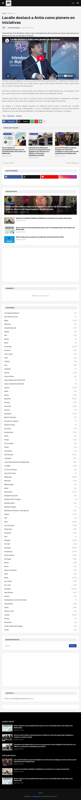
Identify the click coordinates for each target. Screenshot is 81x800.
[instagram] (68, 177)
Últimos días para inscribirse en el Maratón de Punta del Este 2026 (40, 237)
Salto (40, 574)
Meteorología (40, 484)
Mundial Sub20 (40, 503)
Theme (54, 796)
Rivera (40, 562)
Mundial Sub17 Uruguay (40, 499)
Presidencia (40, 551)
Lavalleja (40, 466)
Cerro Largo (40, 354)
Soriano (40, 596)
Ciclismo (40, 361)
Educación (40, 414)
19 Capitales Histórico (40, 313)
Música (40, 514)
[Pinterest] (36, 121)
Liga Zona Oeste (40, 473)
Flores (40, 436)
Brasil (40, 343)
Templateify (36, 796)
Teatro (40, 607)
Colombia (40, 369)
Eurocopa (40, 428)
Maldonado (11, 13)
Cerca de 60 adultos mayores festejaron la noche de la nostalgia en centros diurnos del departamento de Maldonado (66, 150)
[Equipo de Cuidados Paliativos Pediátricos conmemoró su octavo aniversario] (9, 220)
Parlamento (40, 529)
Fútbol (40, 447)
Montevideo (40, 492)
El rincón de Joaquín (40, 421)
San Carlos (40, 581)
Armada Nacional (40, 328)
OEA (40, 518)
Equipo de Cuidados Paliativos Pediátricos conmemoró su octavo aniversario (44, 218)
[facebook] (13, 177)
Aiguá (40, 320)
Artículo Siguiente (72, 163)
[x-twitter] (31, 177)
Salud (40, 577)
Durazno (40, 402)
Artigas (40, 332)
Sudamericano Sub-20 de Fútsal (40, 600)
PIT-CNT (40, 544)
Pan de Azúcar (40, 525)
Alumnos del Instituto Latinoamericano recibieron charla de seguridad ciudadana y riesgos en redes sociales (43, 736)
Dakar (40, 391)
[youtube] (50, 177)
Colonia (40, 372)
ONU (40, 522)
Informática (40, 451)
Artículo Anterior (8, 163)
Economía (40, 406)
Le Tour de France (40, 469)
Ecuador (40, 410)
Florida (40, 440)
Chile (40, 358)
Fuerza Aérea (40, 443)
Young (40, 630)
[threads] (13, 181)
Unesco (40, 618)
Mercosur (40, 481)
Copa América (40, 376)
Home (40, 793)
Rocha (40, 566)
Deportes (40, 399)
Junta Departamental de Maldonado (40, 462)
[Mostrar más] (44, 121)
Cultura (40, 387)
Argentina (40, 324)
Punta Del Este (40, 555)
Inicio (4, 13)
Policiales (40, 548)
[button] (3, 3)
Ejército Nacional (40, 417)
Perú (40, 536)
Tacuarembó (40, 604)
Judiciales (40, 458)
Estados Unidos (40, 425)
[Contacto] (31, 181)
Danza (40, 395)
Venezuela (40, 622)
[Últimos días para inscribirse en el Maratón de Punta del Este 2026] (9, 239)
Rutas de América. (40, 570)
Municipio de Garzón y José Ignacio (40, 510)
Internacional (40, 454)
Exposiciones (40, 432)
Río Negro (40, 559)
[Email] (40, 121)
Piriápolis (40, 540)
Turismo (40, 615)
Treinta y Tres (40, 611)
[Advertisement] (40, 265)
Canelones (40, 346)
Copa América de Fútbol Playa (40, 380)
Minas (40, 488)
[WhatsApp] (32, 121)
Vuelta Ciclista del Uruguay (40, 626)
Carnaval (40, 350)
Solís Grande (40, 592)
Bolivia (40, 339)
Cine (40, 365)
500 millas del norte (40, 317)
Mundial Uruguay (40, 507)
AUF (40, 335)
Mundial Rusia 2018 (40, 495)
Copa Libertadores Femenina (40, 384)
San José (40, 585)
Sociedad (18, 116)
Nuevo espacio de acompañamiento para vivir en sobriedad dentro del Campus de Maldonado (14, 150)
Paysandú (40, 533)
